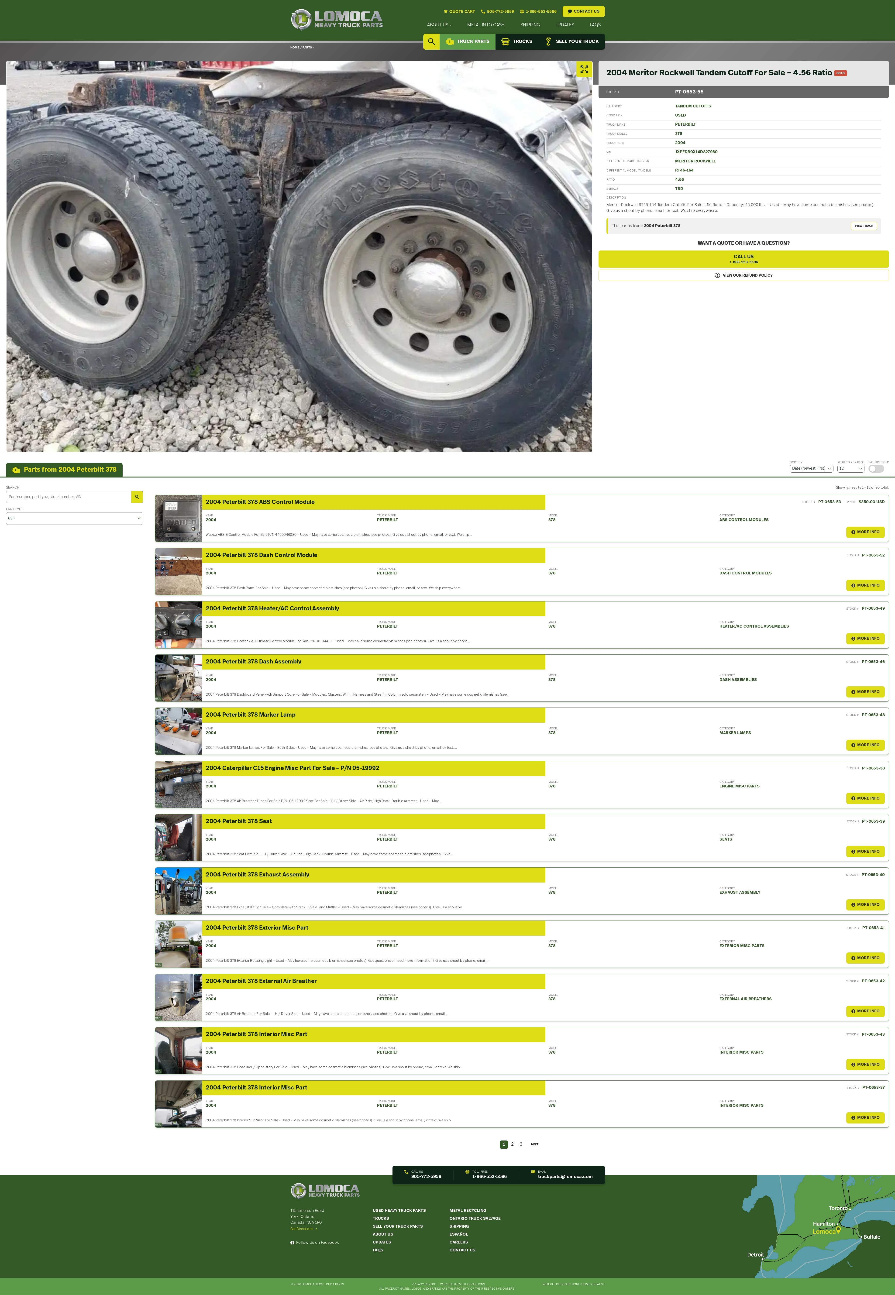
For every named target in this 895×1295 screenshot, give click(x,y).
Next (534, 1144)
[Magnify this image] (299, 256)
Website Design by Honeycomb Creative (574, 1284)
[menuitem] (439, 25)
